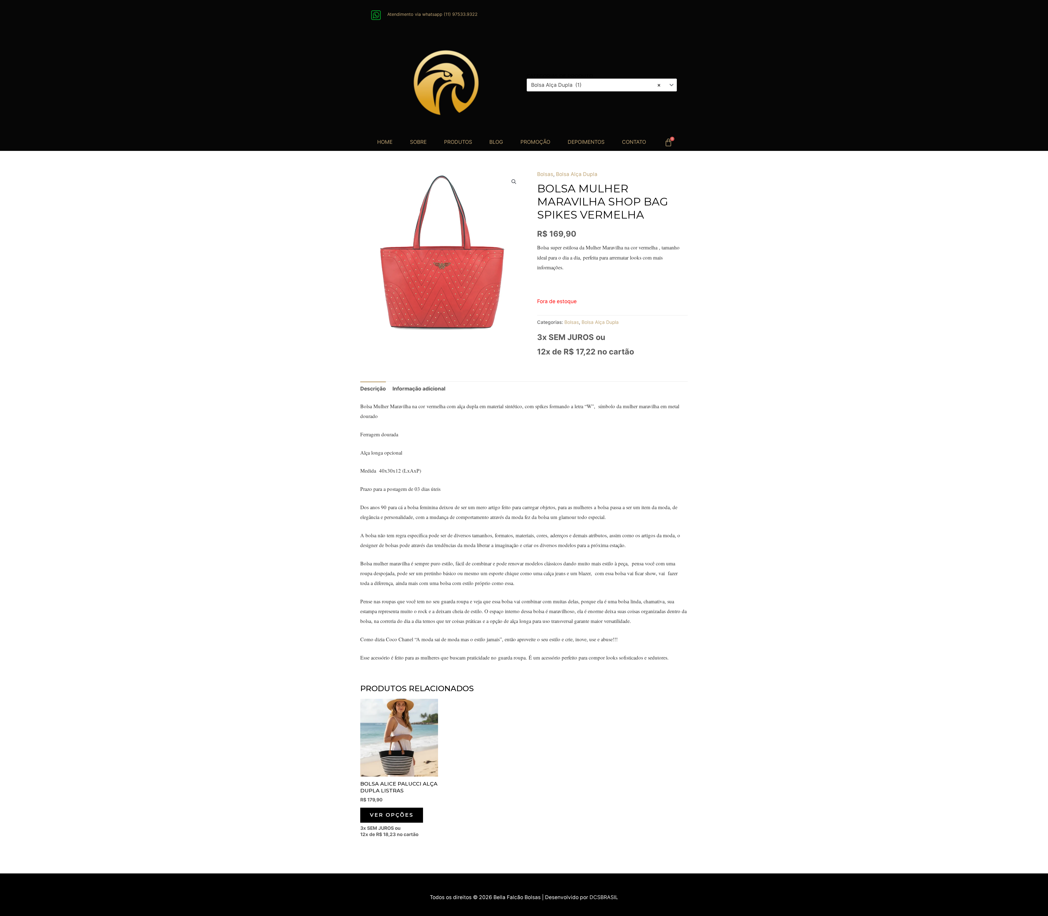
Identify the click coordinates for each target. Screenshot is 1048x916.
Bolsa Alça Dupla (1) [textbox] (596, 85)
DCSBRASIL (604, 897)
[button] (514, 182)
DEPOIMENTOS (586, 142)
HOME (384, 142)
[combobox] (602, 85)
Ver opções (391, 815)
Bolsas (545, 174)
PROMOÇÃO (535, 142)
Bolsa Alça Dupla (576, 174)
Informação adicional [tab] (418, 389)
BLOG (496, 142)
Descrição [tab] (373, 389)
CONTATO (634, 142)
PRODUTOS (458, 142)
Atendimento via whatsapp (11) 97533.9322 (432, 14)
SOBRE (418, 142)
